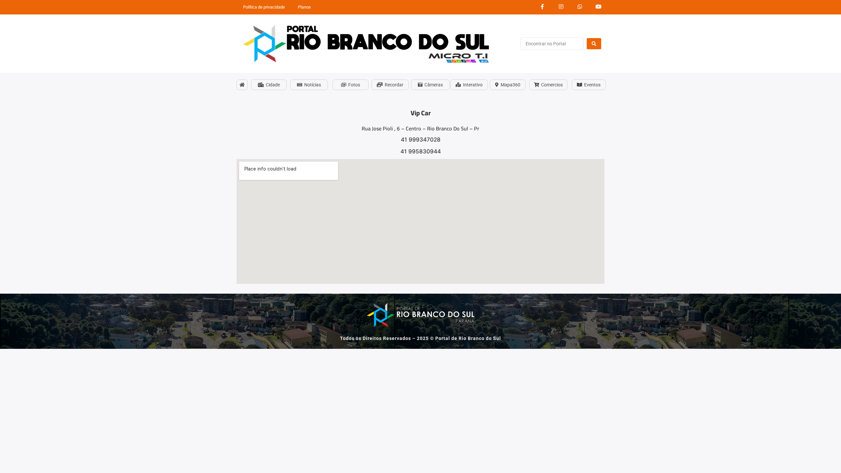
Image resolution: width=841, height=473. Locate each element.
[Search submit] (594, 43)
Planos (304, 7)
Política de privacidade (264, 7)
